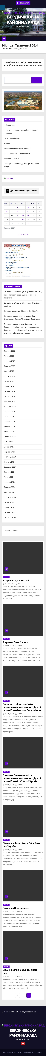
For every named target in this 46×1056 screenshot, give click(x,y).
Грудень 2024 (9, 452)
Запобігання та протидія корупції (17, 148)
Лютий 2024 (9, 502)
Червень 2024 (9, 482)
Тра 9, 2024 (10, 646)
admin (20, 584)
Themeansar (37, 1052)
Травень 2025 (9, 427)
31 (28, 223)
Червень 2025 (9, 421)
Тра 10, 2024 (10, 584)
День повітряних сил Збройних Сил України (21, 311)
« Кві (20, 234)
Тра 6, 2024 (10, 850)
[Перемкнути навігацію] (42, 38)
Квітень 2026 (9, 371)
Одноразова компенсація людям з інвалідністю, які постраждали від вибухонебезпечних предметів (23, 295)
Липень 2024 (9, 477)
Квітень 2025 (9, 431)
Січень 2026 (9, 386)
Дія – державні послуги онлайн (22, 191)
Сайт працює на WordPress (12, 1052)
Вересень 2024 (10, 467)
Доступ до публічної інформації (16, 153)
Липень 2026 (9, 356)
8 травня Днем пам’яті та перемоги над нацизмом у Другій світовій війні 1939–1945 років (22, 778)
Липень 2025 (9, 416)
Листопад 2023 (10, 517)
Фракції (7, 143)
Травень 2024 (9, 487)
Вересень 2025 (10, 406)
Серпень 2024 (9, 472)
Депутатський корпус (12, 138)
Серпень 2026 (9, 351)
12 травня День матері (16, 580)
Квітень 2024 (9, 492)
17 (28, 215)
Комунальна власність (13, 158)
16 (23, 215)
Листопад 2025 (10, 396)
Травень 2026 (9, 366)
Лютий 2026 (8, 381)
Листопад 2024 (10, 457)
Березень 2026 (10, 376)
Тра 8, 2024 (10, 714)
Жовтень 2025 (9, 401)
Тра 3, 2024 (10, 911)
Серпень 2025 (9, 411)
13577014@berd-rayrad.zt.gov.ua (22, 1012)
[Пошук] (36, 80)
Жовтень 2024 (10, 462)
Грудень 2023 (9, 512)
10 (28, 211)
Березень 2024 (10, 497)
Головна (5, 48)
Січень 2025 (9, 447)
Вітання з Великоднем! (16, 908)
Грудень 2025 (9, 391)
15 (17, 215)
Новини (6, 577)
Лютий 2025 (8, 442)
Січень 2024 (9, 507)
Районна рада (9, 125)
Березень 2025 (10, 437)
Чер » (25, 234)
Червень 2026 (9, 361)
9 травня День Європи (15, 642)
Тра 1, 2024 (9, 976)
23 (23, 219)
